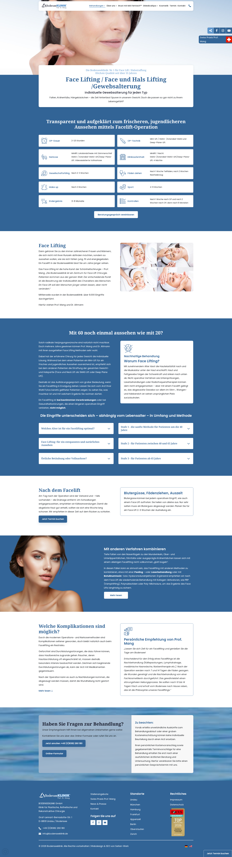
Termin (173, 5)
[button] (5, 851)
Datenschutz (177, 804)
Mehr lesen (116, 595)
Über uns (111, 5)
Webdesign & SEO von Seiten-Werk (110, 846)
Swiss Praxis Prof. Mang (103, 798)
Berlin (133, 824)
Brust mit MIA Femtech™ (130, 5)
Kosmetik (163, 5)
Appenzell (135, 819)
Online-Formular (54, 753)
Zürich (133, 833)
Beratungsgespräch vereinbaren (116, 214)
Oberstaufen (137, 829)
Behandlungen (96, 5)
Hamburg (135, 809)
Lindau (133, 799)
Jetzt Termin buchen (53, 519)
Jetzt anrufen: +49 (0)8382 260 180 (63, 743)
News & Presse (98, 803)
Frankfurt (135, 814)
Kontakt (181, 5)
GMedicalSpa (149, 5)
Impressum (176, 799)
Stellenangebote (99, 794)
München (135, 804)
